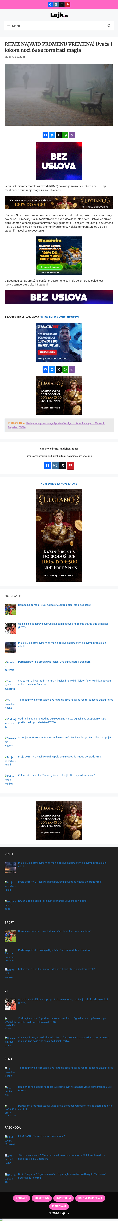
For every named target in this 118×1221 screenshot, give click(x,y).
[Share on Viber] (72, 135)
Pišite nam (59, 1206)
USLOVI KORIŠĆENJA (90, 1198)
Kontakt (21, 1198)
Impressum (63, 1198)
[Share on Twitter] (59, 135)
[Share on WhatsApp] (65, 135)
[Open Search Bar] (109, 25)
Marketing (42, 1198)
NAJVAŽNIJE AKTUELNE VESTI (59, 317)
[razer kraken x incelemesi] (59, 1220)
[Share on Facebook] (45, 135)
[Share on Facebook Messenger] (52, 135)
